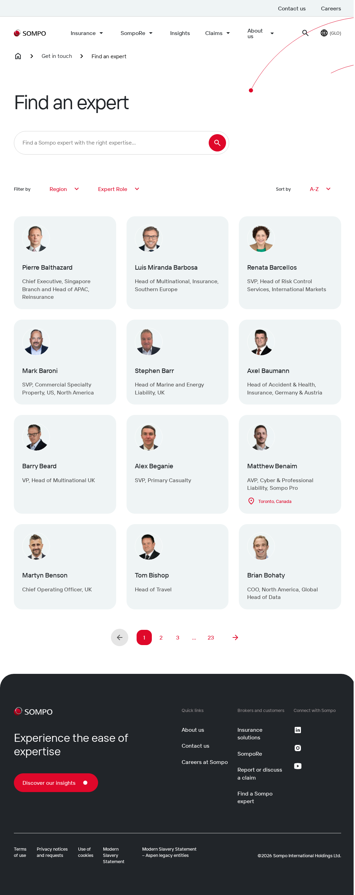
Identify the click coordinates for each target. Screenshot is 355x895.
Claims (214, 32)
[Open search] (305, 33)
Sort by (283, 189)
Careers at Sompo (205, 761)
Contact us (292, 8)
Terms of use (20, 852)
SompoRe (133, 32)
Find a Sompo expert (254, 797)
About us (255, 33)
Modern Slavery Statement (113, 855)
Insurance (83, 32)
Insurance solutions (249, 733)
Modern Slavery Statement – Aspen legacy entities (169, 852)
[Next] (235, 637)
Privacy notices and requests (52, 852)
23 (211, 637)
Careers (331, 8)
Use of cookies (85, 852)
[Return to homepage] (30, 32)
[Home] (18, 56)
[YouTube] (298, 766)
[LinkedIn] (298, 730)
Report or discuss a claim (259, 773)
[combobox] (65, 189)
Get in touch (57, 55)
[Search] (217, 142)
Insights (180, 33)
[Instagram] (298, 748)
